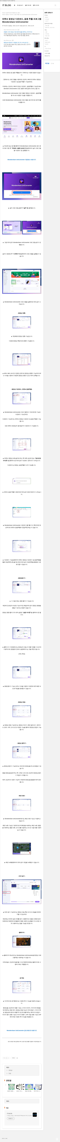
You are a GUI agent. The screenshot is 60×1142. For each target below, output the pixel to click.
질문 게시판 (28, 5)
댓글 (10, 1073)
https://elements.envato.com (10, 29)
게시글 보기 (20, 5)
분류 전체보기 (49, 12)
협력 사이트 (36, 5)
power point (47, 42)
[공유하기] (7, 1058)
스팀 (46, 32)
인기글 (52, 63)
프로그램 (47, 25)
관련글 (10, 1070)
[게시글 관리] (8, 1058)
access (46, 44)
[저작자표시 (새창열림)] (17, 1058)
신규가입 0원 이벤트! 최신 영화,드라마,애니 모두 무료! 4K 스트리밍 (17, 45)
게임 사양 (47, 35)
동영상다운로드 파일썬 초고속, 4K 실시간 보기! (17, 42)
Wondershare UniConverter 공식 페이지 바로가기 (22, 1030)
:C (45, 46)
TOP (57, 1139)
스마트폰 (47, 19)
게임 (46, 29)
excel (46, 40)
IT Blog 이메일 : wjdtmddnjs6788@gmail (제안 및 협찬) (19, 1115)
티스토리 (47, 51)
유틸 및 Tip (47, 55)
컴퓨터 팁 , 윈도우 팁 (49, 27)
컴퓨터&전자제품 (48, 23)
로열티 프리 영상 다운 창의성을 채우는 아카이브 (18, 32)
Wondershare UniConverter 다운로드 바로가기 (22, 159)
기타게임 (47, 33)
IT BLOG (6, 5)
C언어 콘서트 (48, 48)
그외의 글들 (47, 53)
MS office (47, 38)
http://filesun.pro (7, 40)
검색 (55, 5)
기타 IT (46, 21)
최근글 (47, 63)
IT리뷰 (46, 15)
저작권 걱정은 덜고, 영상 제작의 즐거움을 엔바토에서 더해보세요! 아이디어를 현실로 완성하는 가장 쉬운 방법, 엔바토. (21, 34)
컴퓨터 (46, 17)
